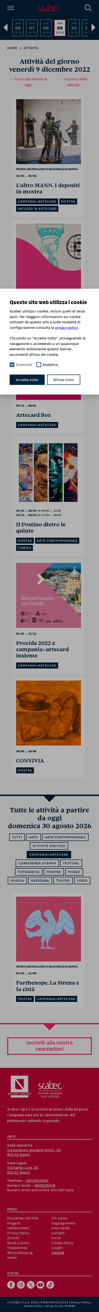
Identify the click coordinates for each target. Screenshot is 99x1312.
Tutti (17, 837)
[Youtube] (41, 1285)
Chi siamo (59, 1218)
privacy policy (66, 327)
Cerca (56, 1238)
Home (12, 48)
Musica (17, 881)
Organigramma (63, 1223)
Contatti (58, 1233)
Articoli (13, 1238)
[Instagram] (21, 1285)
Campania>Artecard (49, 855)
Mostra (54, 872)
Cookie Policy (62, 1243)
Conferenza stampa (37, 863)
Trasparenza (17, 1248)
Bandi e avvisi (18, 1243)
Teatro (63, 881)
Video (82, 881)
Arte (33, 837)
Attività (31, 48)
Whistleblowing (20, 1253)
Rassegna (40, 881)
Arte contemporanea (65, 837)
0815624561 (37, 1180)
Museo (74, 872)
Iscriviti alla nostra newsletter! (49, 1045)
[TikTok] (50, 1285)
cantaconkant (18, 1228)
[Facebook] (11, 1285)
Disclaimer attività (22, 1218)
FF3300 (70, 1306)
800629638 (45, 1185)
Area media (60, 1228)
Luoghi (57, 1248)
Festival (71, 863)
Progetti (14, 1223)
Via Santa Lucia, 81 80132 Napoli (23, 1170)
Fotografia (29, 872)
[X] (31, 1285)
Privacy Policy (18, 1233)
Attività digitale (49, 846)
